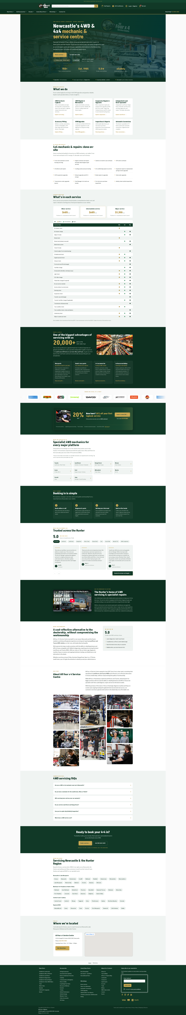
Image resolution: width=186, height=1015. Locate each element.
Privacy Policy (135, 1007)
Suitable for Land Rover (44, 975)
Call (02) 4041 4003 (75, 55)
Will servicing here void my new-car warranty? (67, 798)
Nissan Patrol (95, 541)
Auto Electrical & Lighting (65, 973)
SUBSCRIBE (127, 985)
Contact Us (62, 11)
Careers (103, 992)
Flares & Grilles (63, 981)
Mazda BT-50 (115, 541)
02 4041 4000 (172, 11)
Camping (62, 977)
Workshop (52, 11)
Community (104, 977)
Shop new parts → (59, 381)
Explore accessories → (100, 381)
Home (89, 962)
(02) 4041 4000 (45, 1013)
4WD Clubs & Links (105, 990)
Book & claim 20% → (122, 414)
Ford (101, 541)
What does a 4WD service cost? (63, 818)
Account (103, 983)
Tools (40, 983)
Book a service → (60, 55)
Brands (31, 11)
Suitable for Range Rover (44, 977)
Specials (41, 987)
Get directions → (62, 948)
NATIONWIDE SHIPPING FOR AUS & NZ (93, 1)
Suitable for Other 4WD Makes (46, 981)
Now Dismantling (84, 971)
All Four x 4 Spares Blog (106, 975)
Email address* (127, 978)
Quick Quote (104, 981)
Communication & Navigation (66, 979)
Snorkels (62, 987)
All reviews (56, 541)
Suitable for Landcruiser (44, 971)
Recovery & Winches (64, 985)
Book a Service (84, 984)
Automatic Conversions (86, 988)
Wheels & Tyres (63, 996)
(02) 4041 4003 (63, 940)
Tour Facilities (104, 973)
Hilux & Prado (87, 541)
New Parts (10, 11)
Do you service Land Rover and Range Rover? (67, 805)
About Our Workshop (85, 986)
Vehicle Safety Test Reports (87, 992)
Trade (102, 985)
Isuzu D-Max (107, 541)
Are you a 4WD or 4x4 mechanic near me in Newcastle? (69, 785)
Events (103, 994)
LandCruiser (71, 541)
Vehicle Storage (63, 994)
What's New (42, 985)
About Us (103, 971)
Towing (61, 990)
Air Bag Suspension (64, 971)
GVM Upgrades (84, 990)
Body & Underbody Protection (67, 975)
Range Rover (79, 541)
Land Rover (63, 541)
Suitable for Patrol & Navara (45, 979)
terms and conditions (136, 989)
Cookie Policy (128, 1007)
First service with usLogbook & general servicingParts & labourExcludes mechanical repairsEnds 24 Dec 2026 (82, 426)
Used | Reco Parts (41, 11)
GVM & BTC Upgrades (44, 990)
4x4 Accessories (20, 11)
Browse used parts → (80, 381)
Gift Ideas (62, 1000)
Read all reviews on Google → (122, 573)
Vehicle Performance (64, 992)
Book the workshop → (121, 381)
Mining (102, 987)
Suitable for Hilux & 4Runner (45, 973)
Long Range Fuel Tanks (65, 983)
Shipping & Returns (143, 1007)
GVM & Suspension (124, 541)
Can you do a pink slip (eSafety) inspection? (67, 811)
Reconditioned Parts (85, 975)
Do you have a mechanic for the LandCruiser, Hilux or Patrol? (71, 792)
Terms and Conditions (118, 1007)
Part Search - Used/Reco (86, 973)
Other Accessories (64, 998)
